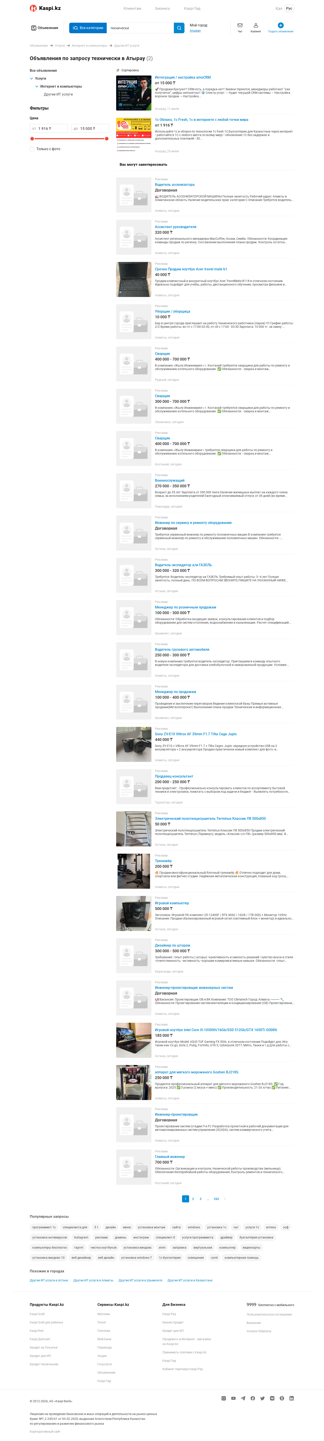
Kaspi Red (36, 1330)
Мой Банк (104, 1339)
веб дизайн (106, 1257)
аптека (271, 1227)
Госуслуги (104, 1364)
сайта (176, 1227)
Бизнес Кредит (173, 1322)
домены (120, 1237)
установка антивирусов (49, 1237)
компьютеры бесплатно (49, 1247)
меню (127, 1227)
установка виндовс (138, 1247)
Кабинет (256, 31)
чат (235, 1227)
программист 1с (44, 1227)
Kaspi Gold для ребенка (46, 1322)
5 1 (96, 1227)
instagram (81, 1237)
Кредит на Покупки (44, 1347)
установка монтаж (151, 1227)
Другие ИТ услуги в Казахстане (190, 1280)
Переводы (104, 1347)
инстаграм (141, 1237)
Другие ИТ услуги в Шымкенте (140, 1280)
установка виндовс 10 (48, 1257)
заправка (179, 1247)
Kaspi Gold (37, 1314)
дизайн (111, 1227)
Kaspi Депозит (40, 1339)
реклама (101, 1237)
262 (216, 1199)
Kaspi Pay (169, 1314)
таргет (79, 1247)
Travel (101, 1322)
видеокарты (251, 1247)
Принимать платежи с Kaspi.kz (184, 1352)
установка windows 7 (136, 1257)
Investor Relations (259, 1331)
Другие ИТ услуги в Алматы (93, 1280)
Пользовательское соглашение (269, 1314)
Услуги (40, 78)
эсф (286, 1227)
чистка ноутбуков (104, 1247)
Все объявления (43, 70)
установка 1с (216, 1227)
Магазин (103, 1314)
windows (194, 1227)
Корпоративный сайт (45, 1431)
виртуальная (203, 1247)
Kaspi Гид (104, 1381)
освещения (196, 1257)
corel (214, 1257)
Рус (289, 8)
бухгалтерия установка (256, 1237)
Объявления (48, 28)
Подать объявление (280, 31)
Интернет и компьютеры (61, 86)
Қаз (279, 8)
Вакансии (254, 1323)
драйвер (226, 1237)
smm (162, 1247)
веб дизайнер (81, 1257)
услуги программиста (197, 1237)
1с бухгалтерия (170, 1257)
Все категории (91, 28)
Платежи (103, 1330)
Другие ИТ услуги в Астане (49, 1280)
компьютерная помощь (242, 1257)
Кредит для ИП (40, 1356)
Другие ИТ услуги (58, 94)
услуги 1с (252, 1227)
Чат (240, 31)
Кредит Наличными (44, 1364)
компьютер (227, 1247)
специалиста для (75, 1227)
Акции (101, 1356)
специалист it (165, 1237)
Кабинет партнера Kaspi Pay (182, 1369)
